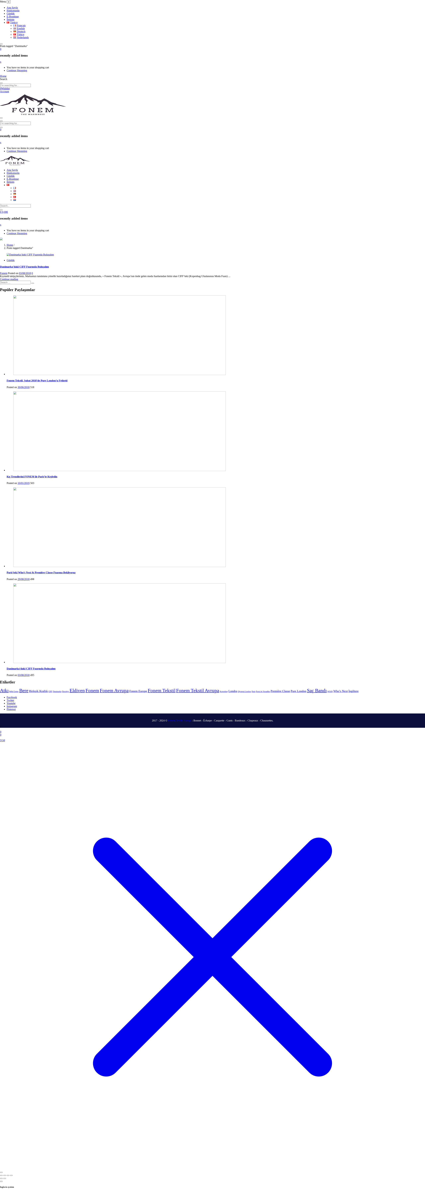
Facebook (12, 697)
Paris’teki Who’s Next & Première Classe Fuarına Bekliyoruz (41, 572)
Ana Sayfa (12, 7)
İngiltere (353, 691)
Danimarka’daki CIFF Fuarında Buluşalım (24, 266)
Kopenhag (224, 691)
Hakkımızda (13, 10)
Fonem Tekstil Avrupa (197, 690)
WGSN (330, 691)
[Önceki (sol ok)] (1, 1178)
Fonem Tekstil (161, 690)
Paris (253, 691)
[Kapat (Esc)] (11, 1175)
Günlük (11, 13)
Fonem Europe (138, 691)
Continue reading (9, 279)
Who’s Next (340, 691)
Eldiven (77, 690)
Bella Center (14, 691)
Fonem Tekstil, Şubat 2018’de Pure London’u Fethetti (37, 380)
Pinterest (11, 709)
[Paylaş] (8, 1175)
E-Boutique (13, 16)
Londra (232, 691)
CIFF (50, 691)
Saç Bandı (317, 690)
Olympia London (244, 691)
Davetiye (65, 691)
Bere (23, 690)
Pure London (298, 691)
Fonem (3, 273)
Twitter (10, 700)
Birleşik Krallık (38, 691)
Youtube (11, 703)
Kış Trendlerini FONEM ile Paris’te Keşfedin (32, 476)
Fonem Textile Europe (179, 720)
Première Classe (280, 691)
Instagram (12, 706)
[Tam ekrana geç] (4, 1175)
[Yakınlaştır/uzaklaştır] (1, 1175)
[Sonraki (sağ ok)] (4, 1178)
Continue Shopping (17, 70)
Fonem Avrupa (114, 690)
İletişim (10, 19)
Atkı (4, 690)
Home (10, 245)
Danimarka (57, 691)
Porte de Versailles (263, 691)
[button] (0, 49)
